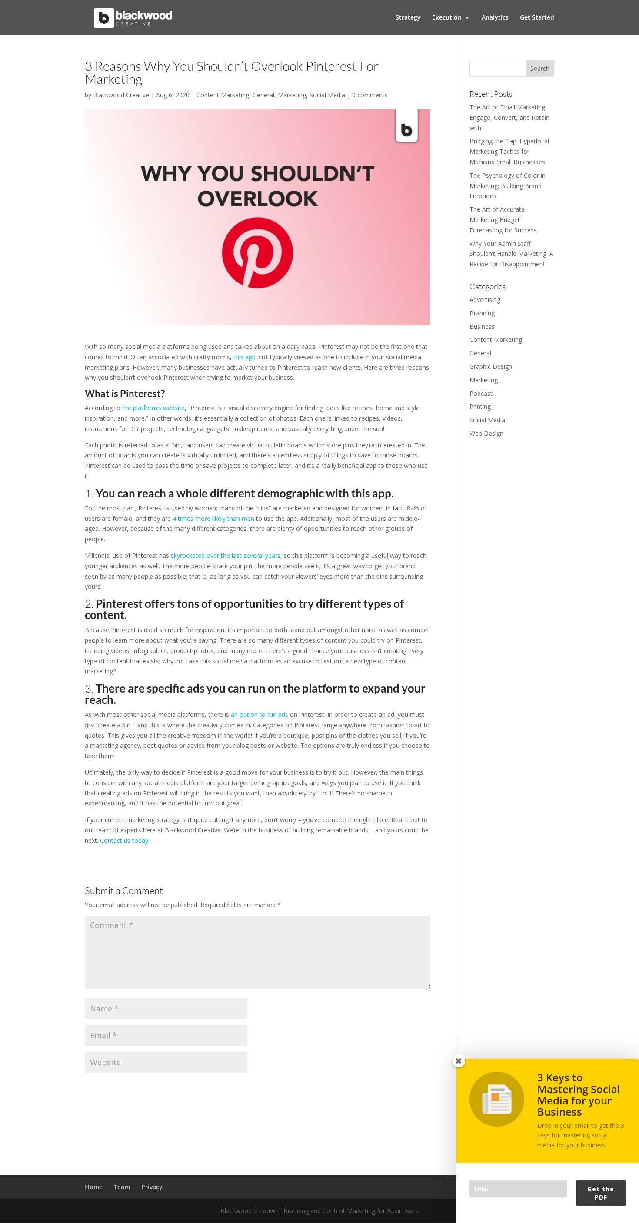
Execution (447, 17)
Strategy (408, 17)
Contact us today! (125, 840)
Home (94, 1187)
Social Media (327, 95)
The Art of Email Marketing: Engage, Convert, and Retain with (509, 117)
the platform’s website (153, 408)
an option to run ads (259, 714)
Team (122, 1187)
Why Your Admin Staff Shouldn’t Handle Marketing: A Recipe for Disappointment (511, 253)
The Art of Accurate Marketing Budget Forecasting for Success (503, 219)
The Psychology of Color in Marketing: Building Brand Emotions (507, 185)
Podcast (481, 393)
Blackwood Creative (121, 95)
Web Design (486, 433)
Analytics (495, 17)
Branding (482, 313)
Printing (480, 406)
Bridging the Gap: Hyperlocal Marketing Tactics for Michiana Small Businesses (509, 151)
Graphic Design (490, 366)
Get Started (537, 17)
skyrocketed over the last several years (225, 555)
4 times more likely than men (213, 518)
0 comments (370, 95)
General (263, 95)
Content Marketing (222, 95)
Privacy (152, 1187)
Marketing (292, 95)
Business (482, 326)
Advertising (484, 299)
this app (244, 357)
